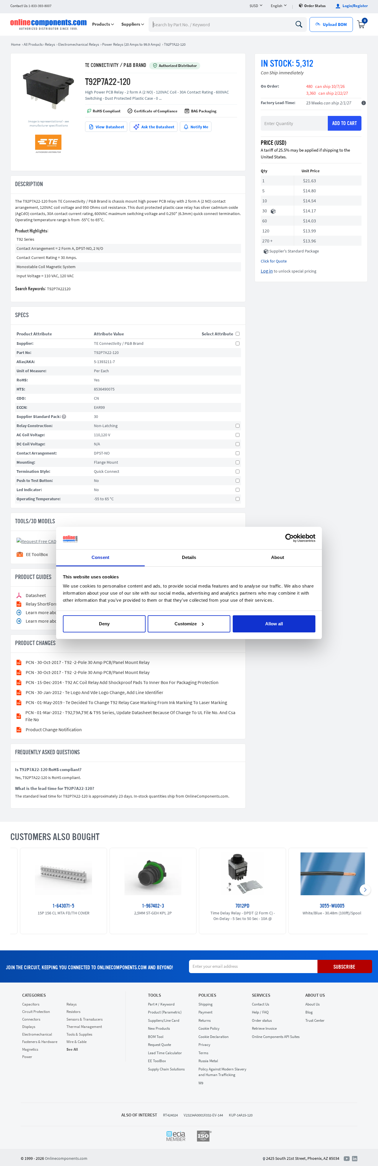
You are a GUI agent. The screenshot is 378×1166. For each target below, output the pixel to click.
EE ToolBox (157, 1060)
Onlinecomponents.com (66, 1158)
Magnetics (30, 1049)
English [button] (276, 5)
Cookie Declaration (213, 1036)
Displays (28, 1026)
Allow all (274, 623)
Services (261, 995)
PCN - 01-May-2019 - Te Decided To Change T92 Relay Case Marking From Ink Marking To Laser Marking (126, 702)
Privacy (204, 1044)
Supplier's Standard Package (294, 251)
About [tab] (277, 557)
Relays (71, 1004)
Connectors (31, 1019)
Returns (204, 1020)
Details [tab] (189, 557)
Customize (186, 623)
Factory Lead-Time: (278, 102)
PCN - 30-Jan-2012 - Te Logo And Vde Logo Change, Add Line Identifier (94, 692)
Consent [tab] (100, 557)
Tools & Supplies (79, 1034)
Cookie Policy (208, 1028)
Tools (154, 995)
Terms (203, 1052)
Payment (205, 1012)
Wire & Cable (76, 1041)
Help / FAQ (260, 1012)
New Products (159, 1028)
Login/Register (355, 5)
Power (27, 1056)
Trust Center (315, 1020)
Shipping (205, 1004)
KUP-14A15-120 (240, 1115)
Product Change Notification (54, 729)
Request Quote (159, 1044)
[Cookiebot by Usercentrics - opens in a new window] (289, 538)
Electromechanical (37, 1034)
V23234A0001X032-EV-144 (203, 1115)
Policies (207, 995)
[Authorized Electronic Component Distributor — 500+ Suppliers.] (49, 24)
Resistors (73, 1011)
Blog (309, 1012)
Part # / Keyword (161, 1004)
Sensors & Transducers (84, 1019)
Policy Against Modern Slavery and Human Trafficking (222, 1072)
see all (72, 1049)
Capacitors (30, 1004)
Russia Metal (208, 1060)
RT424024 (170, 1115)
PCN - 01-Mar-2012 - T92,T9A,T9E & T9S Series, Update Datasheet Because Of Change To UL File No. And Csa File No (130, 715)
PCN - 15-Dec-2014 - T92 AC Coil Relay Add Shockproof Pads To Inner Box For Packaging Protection (122, 682)
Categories (34, 995)
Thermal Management (84, 1026)
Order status (315, 5)
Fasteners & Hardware (39, 1041)
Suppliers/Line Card (163, 1020)
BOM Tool (155, 1036)
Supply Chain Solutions (166, 1069)
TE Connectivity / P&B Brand (115, 65)
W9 (200, 1082)
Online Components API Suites (275, 1036)
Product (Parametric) (165, 1012)
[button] (103, 24)
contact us (30, 5)
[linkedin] (354, 1158)
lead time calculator (165, 1052)
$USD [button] (254, 5)
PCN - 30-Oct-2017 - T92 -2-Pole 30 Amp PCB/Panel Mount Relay (87, 662)
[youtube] (348, 1158)
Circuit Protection (36, 1011)
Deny (104, 623)
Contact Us (260, 1004)
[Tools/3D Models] (45, 540)
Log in (267, 271)
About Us (315, 995)
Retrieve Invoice (264, 1028)
